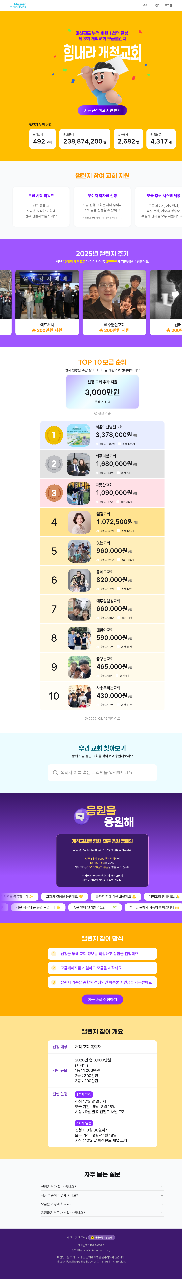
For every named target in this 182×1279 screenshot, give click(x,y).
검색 (157, 5)
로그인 (168, 5)
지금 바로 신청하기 (102, 999)
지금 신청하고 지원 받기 (102, 110)
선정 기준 (104, 413)
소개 (145, 5)
